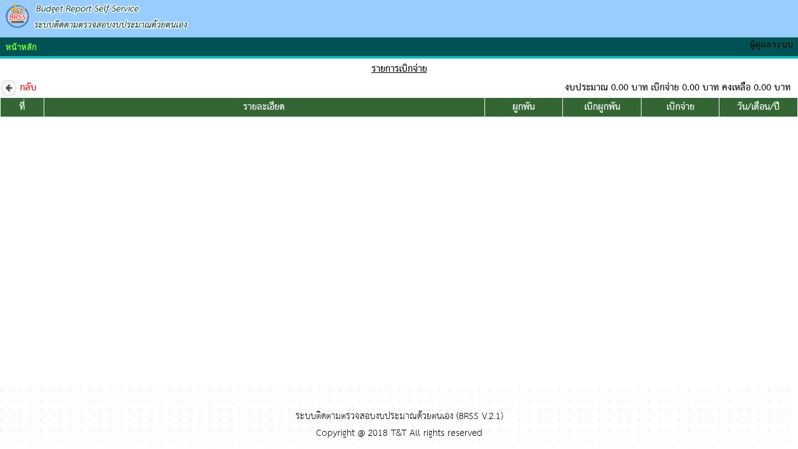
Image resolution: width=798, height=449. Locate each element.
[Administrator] (719, 38)
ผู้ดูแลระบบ (774, 44)
